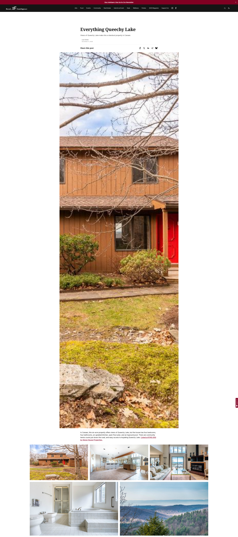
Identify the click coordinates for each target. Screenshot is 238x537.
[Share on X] (144, 48)
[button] (224, 8)
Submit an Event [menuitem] (119, 8)
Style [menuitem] (128, 8)
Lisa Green (85, 39)
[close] (235, 2)
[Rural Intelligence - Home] (38, 8)
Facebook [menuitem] (176, 8)
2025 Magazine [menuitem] (154, 8)
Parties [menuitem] (144, 8)
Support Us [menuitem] (165, 8)
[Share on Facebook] (140, 48)
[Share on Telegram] (152, 48)
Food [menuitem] (81, 8)
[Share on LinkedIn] (148, 48)
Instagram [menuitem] (172, 8)
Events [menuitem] (88, 8)
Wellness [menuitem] (136, 8)
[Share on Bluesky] (156, 48)
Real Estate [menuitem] (107, 8)
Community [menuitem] (97, 8)
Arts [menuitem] (76, 8)
